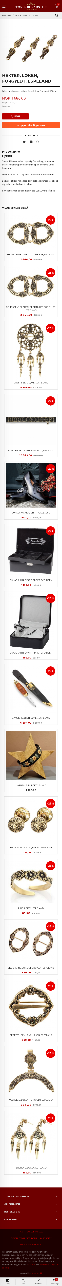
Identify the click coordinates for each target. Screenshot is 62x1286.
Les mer (31, 1264)
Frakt (21, 1232)
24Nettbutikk (36, 1273)
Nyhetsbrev (45, 1238)
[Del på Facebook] (31, 142)
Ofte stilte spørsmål (31, 1244)
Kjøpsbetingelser (35, 1232)
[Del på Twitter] (24, 142)
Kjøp (17, 116)
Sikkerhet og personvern (24, 1238)
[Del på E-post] (37, 142)
